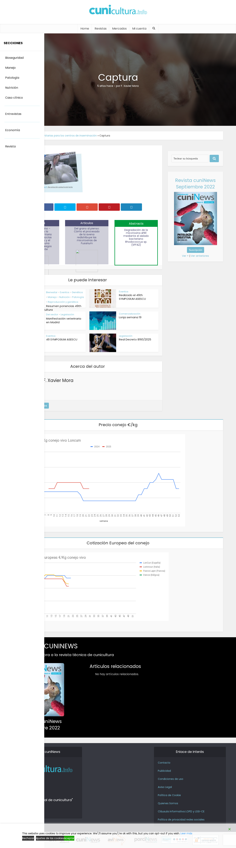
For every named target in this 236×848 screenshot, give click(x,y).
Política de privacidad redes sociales (181, 819)
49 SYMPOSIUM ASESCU (61, 339)
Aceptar (69, 838)
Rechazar (28, 838)
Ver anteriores (200, 256)
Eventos (64, 292)
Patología (78, 297)
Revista (10, 146)
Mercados (119, 28)
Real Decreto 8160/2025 (135, 339)
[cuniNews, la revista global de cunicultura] (118, 10)
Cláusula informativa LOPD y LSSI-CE (181, 811)
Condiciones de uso (170, 779)
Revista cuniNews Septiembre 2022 (195, 183)
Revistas (101, 28)
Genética (77, 292)
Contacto (164, 763)
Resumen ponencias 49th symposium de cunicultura (49, 308)
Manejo (52, 297)
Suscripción (195, 249)
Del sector (52, 314)
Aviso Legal (165, 787)
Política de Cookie (169, 795)
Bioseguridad (14, 58)
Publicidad (164, 771)
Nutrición (64, 297)
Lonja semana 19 (130, 317)
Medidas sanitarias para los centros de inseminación (63, 135)
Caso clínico (14, 97)
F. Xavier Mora (130, 86)
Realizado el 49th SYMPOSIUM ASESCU (132, 297)
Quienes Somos (168, 803)
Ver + (185, 256)
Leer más (186, 833)
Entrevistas (13, 114)
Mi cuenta (139, 28)
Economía (12, 130)
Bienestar (52, 292)
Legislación (67, 314)
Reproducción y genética (63, 302)
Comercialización (129, 313)
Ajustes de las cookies (50, 838)
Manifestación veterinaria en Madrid (63, 320)
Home (84, 28)
